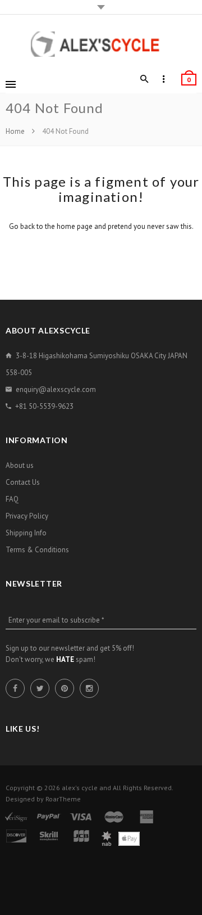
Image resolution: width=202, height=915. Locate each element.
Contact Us (23, 482)
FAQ (12, 499)
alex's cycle (80, 787)
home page (75, 226)
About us (20, 465)
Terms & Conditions (37, 550)
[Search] (144, 79)
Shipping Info (26, 533)
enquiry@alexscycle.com (56, 389)
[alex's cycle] (101, 44)
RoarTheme (63, 799)
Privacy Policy (27, 516)
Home (16, 131)
